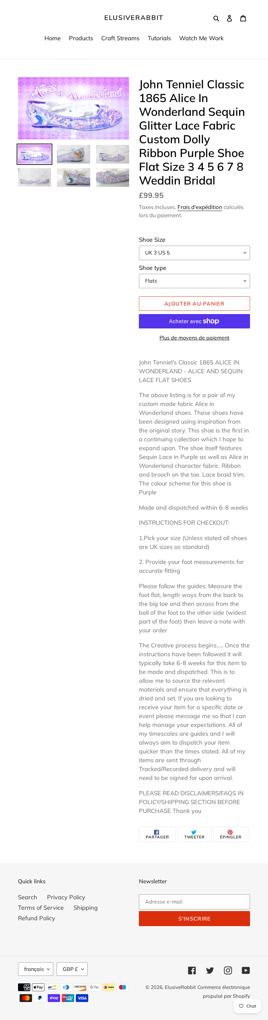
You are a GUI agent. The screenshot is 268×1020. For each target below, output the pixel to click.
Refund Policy (36, 918)
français (34, 969)
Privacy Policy (66, 897)
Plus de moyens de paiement (194, 337)
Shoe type (152, 268)
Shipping (86, 907)
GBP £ (70, 969)
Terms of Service (41, 907)
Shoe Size (152, 239)
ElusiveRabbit (133, 18)
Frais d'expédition (199, 206)
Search (27, 897)
